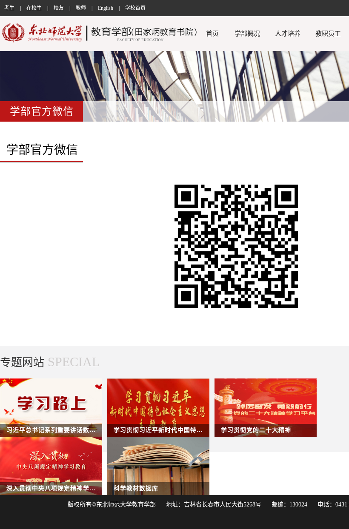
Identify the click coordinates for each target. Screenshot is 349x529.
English (105, 8)
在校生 (34, 8)
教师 (81, 8)
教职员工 (328, 33)
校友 (59, 8)
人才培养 (287, 33)
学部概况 (247, 33)
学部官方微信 (42, 149)
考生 (9, 8)
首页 (212, 33)
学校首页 (135, 8)
